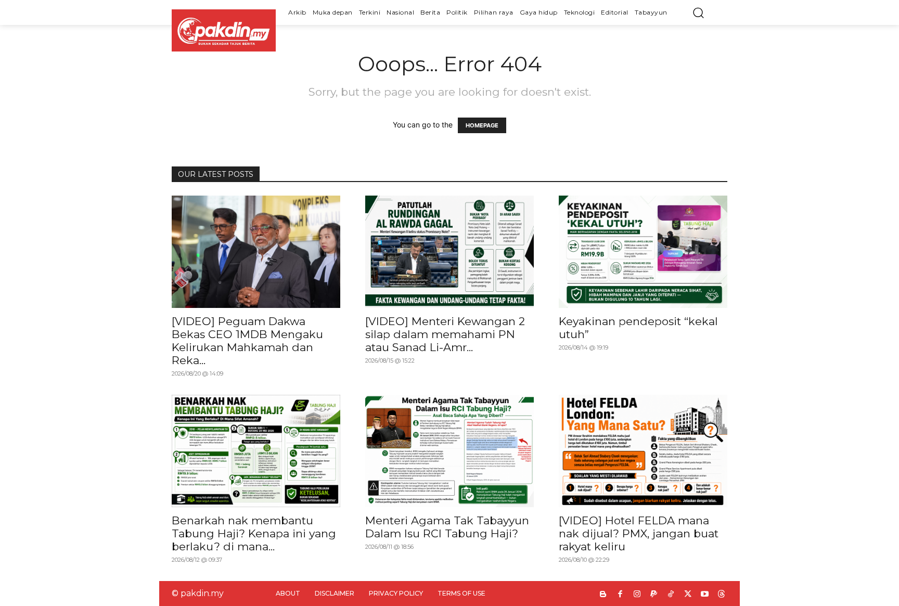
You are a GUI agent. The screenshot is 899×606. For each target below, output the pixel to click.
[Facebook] (620, 595)
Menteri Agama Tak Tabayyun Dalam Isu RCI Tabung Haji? (447, 527)
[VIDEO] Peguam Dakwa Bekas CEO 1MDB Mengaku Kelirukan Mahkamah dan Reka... (247, 341)
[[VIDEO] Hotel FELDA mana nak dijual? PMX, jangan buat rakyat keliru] (643, 451)
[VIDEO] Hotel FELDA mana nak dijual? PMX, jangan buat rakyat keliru (638, 533)
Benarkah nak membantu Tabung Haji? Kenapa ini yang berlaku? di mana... (254, 533)
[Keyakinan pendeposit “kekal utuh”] (643, 252)
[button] (698, 12)
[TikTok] (671, 595)
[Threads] (722, 595)
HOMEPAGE (482, 125)
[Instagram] (637, 595)
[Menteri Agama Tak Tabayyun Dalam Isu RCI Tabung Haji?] (449, 451)
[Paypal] (654, 595)
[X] (688, 595)
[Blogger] (603, 595)
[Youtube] (705, 595)
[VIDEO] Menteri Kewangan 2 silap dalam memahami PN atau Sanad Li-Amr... (445, 334)
